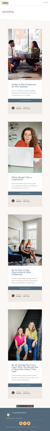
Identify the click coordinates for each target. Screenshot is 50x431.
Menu (46, 2)
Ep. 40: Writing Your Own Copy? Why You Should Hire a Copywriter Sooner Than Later (25, 368)
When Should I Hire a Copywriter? (22, 178)
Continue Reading (28, 101)
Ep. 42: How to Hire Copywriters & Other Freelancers (21, 272)
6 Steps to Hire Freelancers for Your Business (24, 85)
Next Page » (30, 406)
